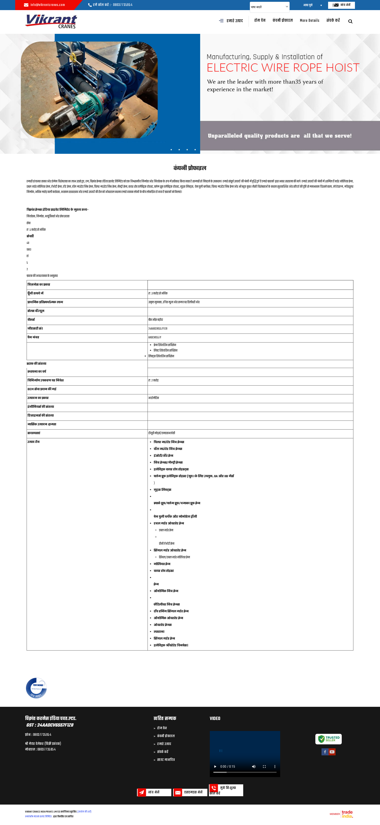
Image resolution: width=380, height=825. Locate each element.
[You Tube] (332, 754)
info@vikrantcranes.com (48, 5)
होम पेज (260, 21)
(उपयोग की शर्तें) (84, 812)
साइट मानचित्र (166, 760)
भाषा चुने (307, 5)
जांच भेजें (345, 5)
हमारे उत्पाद (235, 21)
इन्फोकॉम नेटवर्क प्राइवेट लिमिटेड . (39, 817)
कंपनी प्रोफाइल (283, 21)
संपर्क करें (333, 21)
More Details (310, 21)
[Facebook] (325, 754)
